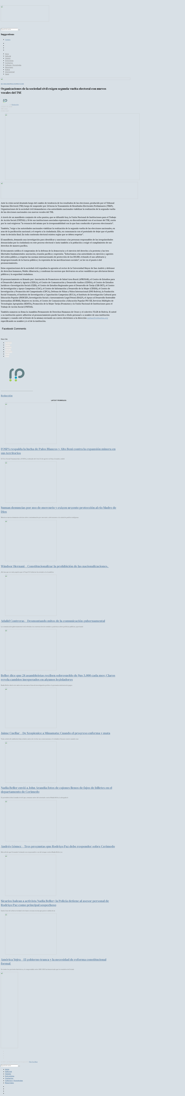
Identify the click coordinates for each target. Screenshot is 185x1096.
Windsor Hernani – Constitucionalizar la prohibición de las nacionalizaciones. (55, 566)
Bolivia (7, 70)
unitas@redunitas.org (97, 318)
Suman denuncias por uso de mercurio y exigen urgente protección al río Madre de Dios (58, 509)
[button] (19, 29)
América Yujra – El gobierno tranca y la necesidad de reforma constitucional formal (53, 961)
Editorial (8, 56)
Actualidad (5, 84)
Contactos (9, 63)
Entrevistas (9, 61)
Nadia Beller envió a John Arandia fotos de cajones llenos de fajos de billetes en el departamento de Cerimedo (56, 790)
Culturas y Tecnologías (13, 65)
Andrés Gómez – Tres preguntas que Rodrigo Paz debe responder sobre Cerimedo (58, 846)
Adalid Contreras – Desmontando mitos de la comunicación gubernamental (53, 621)
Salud (7, 74)
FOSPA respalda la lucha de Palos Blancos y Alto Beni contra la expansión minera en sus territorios (58, 451)
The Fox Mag (33, 1062)
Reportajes (9, 67)
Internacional (9, 72)
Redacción (15, 104)
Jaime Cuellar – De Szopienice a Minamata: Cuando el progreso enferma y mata (55, 733)
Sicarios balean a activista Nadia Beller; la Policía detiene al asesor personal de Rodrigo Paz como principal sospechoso (55, 903)
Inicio (7, 54)
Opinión (7, 40)
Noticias (20, 84)
